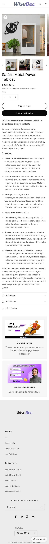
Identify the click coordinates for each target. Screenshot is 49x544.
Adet (4, 92)
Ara (6, 438)
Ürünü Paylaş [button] (11, 308)
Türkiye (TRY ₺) (23, 533)
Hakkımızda (10, 443)
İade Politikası (11, 454)
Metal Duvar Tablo (13, 469)
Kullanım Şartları (12, 449)
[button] (3, 4)
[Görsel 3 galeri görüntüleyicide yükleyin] (37, 65)
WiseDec (16, 542)
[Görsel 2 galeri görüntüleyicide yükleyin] (24, 65)
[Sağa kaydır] (46, 65)
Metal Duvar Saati (13, 475)
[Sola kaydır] (2, 65)
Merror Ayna (10, 480)
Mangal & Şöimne (12, 486)
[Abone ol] (41, 507)
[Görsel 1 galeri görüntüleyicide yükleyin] (11, 65)
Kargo (14, 88)
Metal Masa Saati (12, 491)
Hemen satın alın (24, 113)
